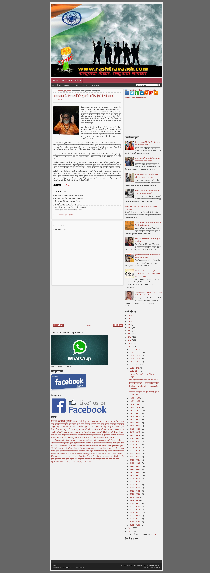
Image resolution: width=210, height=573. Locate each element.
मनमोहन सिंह (106, 427)
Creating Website (137, 565)
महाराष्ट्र (54, 437)
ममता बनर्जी (114, 448)
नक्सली (121, 451)
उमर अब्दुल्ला (97, 435)
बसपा (103, 453)
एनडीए (107, 456)
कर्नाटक (78, 432)
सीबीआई (86, 432)
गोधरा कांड (69, 440)
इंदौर (117, 437)
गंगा (120, 437)
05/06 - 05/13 (135, 475)
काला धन (89, 443)
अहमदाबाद (111, 429)
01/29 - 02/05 (135, 516)
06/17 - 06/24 (135, 457)
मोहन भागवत (90, 437)
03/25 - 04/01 (135, 491)
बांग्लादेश (116, 432)
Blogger (154, 534)
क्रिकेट (76, 453)
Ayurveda (75, 85)
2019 (130, 325)
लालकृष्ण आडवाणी (81, 429)
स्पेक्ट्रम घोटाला (101, 429)
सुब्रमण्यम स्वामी (105, 440)
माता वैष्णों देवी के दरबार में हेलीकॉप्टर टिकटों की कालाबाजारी (70, 207)
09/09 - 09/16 (135, 420)
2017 (130, 331)
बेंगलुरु (64, 435)
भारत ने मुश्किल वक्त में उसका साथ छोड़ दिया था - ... (145, 380)
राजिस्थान (115, 453)
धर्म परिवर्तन (120, 435)
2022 (130, 318)
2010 (130, 531)
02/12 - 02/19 (135, 509)
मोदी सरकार (86, 424)
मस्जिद (91, 429)
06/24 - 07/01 (135, 454)
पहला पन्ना (55, 80)
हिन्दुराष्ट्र (74, 437)
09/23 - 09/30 (135, 413)
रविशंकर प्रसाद (59, 448)
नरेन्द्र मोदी (78, 421)
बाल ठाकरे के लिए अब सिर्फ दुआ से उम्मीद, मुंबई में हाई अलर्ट (83, 95)
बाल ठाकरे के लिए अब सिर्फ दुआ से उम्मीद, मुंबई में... (144, 392)
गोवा (74, 456)
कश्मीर (89, 421)
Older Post (118, 325)
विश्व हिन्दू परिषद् (103, 424)
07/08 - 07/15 (135, 448)
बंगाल (66, 451)
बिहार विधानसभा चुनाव (60, 429)
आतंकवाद (92, 432)
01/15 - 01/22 (135, 519)
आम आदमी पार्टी (111, 459)
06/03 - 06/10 (135, 463)
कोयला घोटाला (64, 462)
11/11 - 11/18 (135, 371)
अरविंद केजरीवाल (56, 453)
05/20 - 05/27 (135, 469)
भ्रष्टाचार (54, 443)
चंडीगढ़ (99, 443)
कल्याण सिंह (113, 456)
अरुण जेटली (82, 437)
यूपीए (91, 440)
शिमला (85, 456)
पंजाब (84, 435)
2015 (130, 337)
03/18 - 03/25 (135, 494)
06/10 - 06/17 (135, 460)
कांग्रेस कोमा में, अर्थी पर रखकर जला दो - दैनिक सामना (69, 198)
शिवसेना (69, 91)
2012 (130, 346)
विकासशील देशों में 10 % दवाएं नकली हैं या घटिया (144, 383)
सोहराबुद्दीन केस (60, 456)
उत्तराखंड (100, 448)
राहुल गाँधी (76, 424)
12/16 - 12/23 (135, 356)
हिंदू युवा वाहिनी (55, 462)
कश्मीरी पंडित (61, 440)
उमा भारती (58, 435)
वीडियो (53, 456)
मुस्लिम (69, 421)
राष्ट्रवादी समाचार (67, 567)
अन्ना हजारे (116, 427)
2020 (130, 321)
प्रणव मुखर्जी (60, 451)
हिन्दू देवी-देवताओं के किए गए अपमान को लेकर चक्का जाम (69, 201)
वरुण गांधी (121, 453)
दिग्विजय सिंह (71, 427)
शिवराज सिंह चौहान (63, 443)
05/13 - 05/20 (135, 472)
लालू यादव (121, 448)
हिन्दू (85, 421)
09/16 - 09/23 (135, 417)
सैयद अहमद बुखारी (64, 459)
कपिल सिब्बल (70, 453)
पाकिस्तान (110, 421)
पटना (69, 432)
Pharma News (64, 85)
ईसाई (112, 432)
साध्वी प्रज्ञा (96, 440)
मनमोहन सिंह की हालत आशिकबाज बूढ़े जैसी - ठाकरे (68, 210)
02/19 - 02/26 (135, 506)
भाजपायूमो (82, 440)
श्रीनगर (87, 427)
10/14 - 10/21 (135, 404)
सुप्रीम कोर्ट (59, 432)
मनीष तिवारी (79, 456)
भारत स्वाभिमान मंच (87, 459)
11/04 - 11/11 (135, 395)
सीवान (89, 461)
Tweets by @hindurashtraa (135, 97)
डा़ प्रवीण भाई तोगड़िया (109, 435)
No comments (58, 99)
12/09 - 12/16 (135, 359)
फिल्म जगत (106, 448)
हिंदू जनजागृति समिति (99, 459)
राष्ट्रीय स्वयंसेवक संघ (63, 424)
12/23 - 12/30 (135, 352)
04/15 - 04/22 (135, 485)
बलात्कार (76, 440)
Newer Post (58, 325)
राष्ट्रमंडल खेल (99, 437)
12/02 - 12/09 (135, 362)
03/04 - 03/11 (135, 500)
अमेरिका (117, 429)
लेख (63, 80)
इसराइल (102, 456)
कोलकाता (80, 445)
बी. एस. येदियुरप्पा (118, 440)
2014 (130, 340)
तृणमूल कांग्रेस (90, 453)
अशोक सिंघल (73, 445)
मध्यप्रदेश (80, 427)
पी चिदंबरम (106, 432)
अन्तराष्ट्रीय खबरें (99, 421)
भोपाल (73, 432)
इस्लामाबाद (89, 435)
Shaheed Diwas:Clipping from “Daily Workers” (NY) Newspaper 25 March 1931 (147, 273)
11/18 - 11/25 (135, 368)
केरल (68, 435)
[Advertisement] (71, 303)
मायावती (109, 445)
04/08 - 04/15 (135, 488)
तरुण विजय (82, 453)
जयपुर (80, 435)
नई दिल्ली (99, 445)
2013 (130, 343)
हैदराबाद (76, 443)
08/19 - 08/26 (135, 429)
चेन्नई (104, 443)
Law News (96, 85)
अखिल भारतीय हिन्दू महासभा (82, 448)
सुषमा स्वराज (59, 445)
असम (71, 456)
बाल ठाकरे (60, 91)
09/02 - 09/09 (135, 423)
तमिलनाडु (109, 443)
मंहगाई (87, 440)
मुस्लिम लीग (72, 462)
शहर (69, 80)
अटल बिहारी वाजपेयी (92, 451)
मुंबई (65, 91)
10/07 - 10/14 (135, 407)
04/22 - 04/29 (135, 482)
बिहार (71, 429)
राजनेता (77, 80)
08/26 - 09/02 (135, 426)
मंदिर (116, 421)
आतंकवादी (99, 432)
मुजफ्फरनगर (116, 445)
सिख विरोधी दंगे (92, 456)
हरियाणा (65, 445)
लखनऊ (113, 424)
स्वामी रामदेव (96, 427)
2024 (130, 315)
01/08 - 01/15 (135, 522)
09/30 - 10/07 (135, 410)
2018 (130, 328)
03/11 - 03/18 (135, 497)
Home (54, 85)
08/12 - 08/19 (135, 432)
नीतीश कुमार (117, 443)
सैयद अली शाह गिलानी (64, 437)
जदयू (79, 459)
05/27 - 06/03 (135, 466)
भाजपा (54, 421)
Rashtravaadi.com (155, 565)
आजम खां (94, 448)
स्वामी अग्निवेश (68, 448)
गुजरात (63, 427)
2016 (130, 334)
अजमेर (53, 451)
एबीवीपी (63, 453)
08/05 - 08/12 (135, 435)
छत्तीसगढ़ (78, 461)
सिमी (98, 456)
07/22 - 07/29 (135, 441)
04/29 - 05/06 (135, 479)
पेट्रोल (119, 456)
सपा (82, 432)
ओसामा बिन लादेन (113, 451)
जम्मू (118, 424)
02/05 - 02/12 (135, 513)
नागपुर (104, 445)
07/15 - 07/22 (135, 444)
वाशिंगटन (107, 437)
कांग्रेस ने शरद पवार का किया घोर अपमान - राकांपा (68, 204)
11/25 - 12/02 (135, 365)
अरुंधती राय (74, 435)
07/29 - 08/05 (135, 438)
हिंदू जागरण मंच (84, 461)
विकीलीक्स (82, 451)
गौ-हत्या (94, 443)
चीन (111, 440)
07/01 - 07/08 (135, 451)
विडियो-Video (120, 459)
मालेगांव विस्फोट (73, 451)
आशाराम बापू (103, 451)
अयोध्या (94, 424)
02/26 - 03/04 (135, 503)
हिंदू (56, 440)
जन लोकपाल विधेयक (89, 445)
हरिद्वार (67, 456)
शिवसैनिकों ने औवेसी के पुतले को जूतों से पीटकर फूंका (69, 195)
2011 (130, 528)
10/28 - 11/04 (135, 398)
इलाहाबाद (82, 443)
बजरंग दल (98, 453)
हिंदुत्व (72, 443)
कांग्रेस (62, 421)
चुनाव (65, 432)
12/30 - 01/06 (135, 349)
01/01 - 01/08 (135, 525)
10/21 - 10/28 (135, 401)
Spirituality (85, 85)
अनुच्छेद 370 (74, 459)
